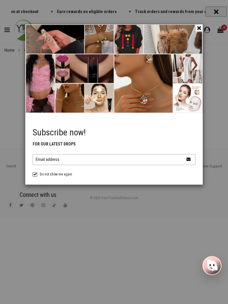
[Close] (199, 27)
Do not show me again (56, 174)
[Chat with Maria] (211, 266)
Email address (47, 159)
